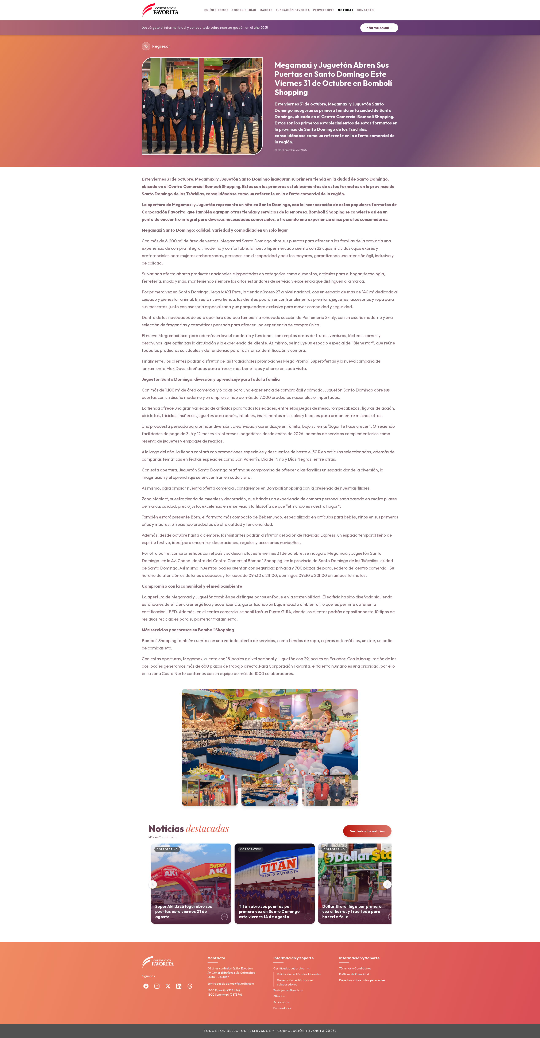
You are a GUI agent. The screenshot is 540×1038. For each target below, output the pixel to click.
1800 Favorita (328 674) (224, 990)
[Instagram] (157, 986)
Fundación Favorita (293, 10)
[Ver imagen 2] (210, 790)
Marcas (266, 10)
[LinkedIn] (179, 986)
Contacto (365, 10)
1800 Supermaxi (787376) (225, 994)
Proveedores (324, 10)
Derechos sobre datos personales (362, 980)
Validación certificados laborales (299, 974)
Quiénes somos (216, 10)
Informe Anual (377, 28)
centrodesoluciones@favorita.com (231, 983)
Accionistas (281, 1002)
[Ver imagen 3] (270, 790)
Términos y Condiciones (355, 968)
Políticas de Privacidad (354, 974)
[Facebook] (146, 986)
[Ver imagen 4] (330, 790)
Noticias (345, 10)
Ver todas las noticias (367, 831)
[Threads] (190, 986)
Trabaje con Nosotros (288, 990)
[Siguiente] (387, 884)
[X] (168, 986)
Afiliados (279, 996)
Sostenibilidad (244, 10)
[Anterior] (152, 884)
